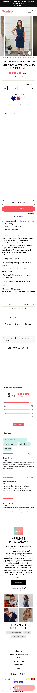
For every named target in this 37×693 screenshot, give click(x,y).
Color (18, 94)
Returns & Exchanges (18, 313)
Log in (18, 590)
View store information (12, 230)
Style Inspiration (18, 304)
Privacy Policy (18, 665)
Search (18, 648)
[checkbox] (7, 449)
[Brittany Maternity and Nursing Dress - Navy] (3, 194)
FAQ (18, 658)
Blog (18, 668)
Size (18, 84)
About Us (18, 651)
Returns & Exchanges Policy (18, 654)
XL (26, 88)
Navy (14, 98)
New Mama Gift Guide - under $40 (21, 61)
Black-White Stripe (23, 98)
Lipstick (18, 98)
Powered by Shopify (18, 691)
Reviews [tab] (8, 433)
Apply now (18, 583)
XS (5, 88)
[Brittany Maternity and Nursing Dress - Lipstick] (5, 194)
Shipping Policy (18, 661)
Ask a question (18, 317)
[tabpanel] (18, 477)
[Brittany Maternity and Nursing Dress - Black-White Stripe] (7, 194)
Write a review (18, 425)
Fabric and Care (18, 309)
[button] (18, 402)
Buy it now (18, 209)
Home (4, 61)
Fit (18, 300)
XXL (31, 88)
